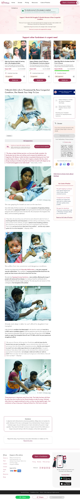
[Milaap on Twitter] (42, 467)
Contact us (14, 8)
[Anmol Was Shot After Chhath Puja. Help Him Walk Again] (65, 50)
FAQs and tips (46, 461)
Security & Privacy (25, 492)
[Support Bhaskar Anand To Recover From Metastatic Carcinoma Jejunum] (15, 50)
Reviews (39, 461)
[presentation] (2, 60)
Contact (5, 466)
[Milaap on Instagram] (47, 467)
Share (24, 497)
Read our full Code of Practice (64, 217)
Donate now (15, 80)
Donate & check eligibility (42, 146)
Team (4, 461)
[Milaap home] (5, 2)
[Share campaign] (24, 76)
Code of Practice (45, 2)
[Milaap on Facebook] (40, 467)
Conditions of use (34, 492)
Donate (20, 2)
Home (13, 2)
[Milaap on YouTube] (49, 467)
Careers (5, 463)
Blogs (4, 477)
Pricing (27, 2)
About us (5, 458)
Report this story (28, 441)
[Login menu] (77, 2)
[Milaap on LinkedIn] (45, 467)
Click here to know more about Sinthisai (63, 175)
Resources (35, 2)
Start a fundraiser (41, 456)
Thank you (4, 470)
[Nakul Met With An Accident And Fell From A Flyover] (40, 50)
